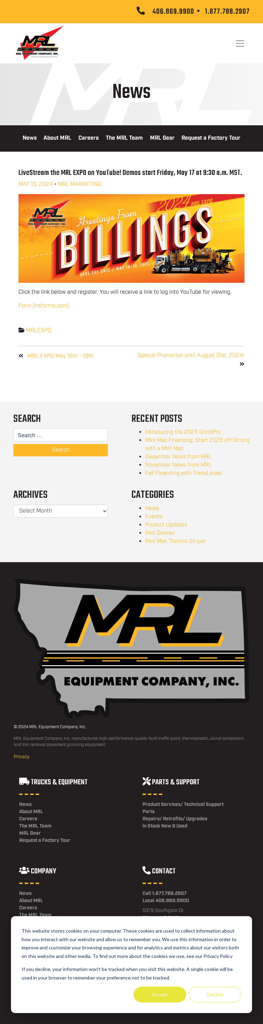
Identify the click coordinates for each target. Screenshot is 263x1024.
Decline (215, 994)
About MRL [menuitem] (57, 138)
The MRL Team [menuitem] (124, 138)
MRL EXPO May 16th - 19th (60, 356)
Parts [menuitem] (148, 812)
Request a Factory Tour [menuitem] (210, 138)
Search (61, 450)
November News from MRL (178, 465)
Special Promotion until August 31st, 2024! (191, 355)
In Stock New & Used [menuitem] (164, 826)
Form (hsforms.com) (44, 305)
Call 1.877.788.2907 (164, 893)
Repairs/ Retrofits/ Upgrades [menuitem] (174, 819)
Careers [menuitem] (88, 138)
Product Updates (166, 525)
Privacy (21, 757)
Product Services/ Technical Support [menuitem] (183, 804)
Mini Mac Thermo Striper (175, 541)
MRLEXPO (38, 330)
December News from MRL (178, 456)
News (152, 508)
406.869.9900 (173, 11)
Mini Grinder (160, 533)
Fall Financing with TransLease (183, 473)
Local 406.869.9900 (165, 901)
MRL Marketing (79, 184)
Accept (160, 994)
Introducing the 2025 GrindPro (183, 432)
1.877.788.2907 (227, 11)
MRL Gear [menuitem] (162, 138)
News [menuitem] (30, 138)
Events (153, 516)
